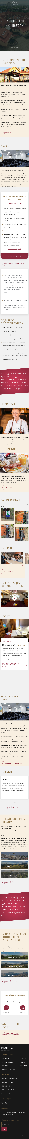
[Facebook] (2, 1103)
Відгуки (23, 1062)
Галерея (23, 1059)
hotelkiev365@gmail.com (10, 1078)
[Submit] (4, 1129)
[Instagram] (6, 1103)
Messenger (6, 1012)
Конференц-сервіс (8, 1069)
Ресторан (4, 1066)
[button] (24, 3)
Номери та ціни (7, 1062)
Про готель (5, 1059)
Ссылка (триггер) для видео (14, 598)
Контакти (23, 1066)
